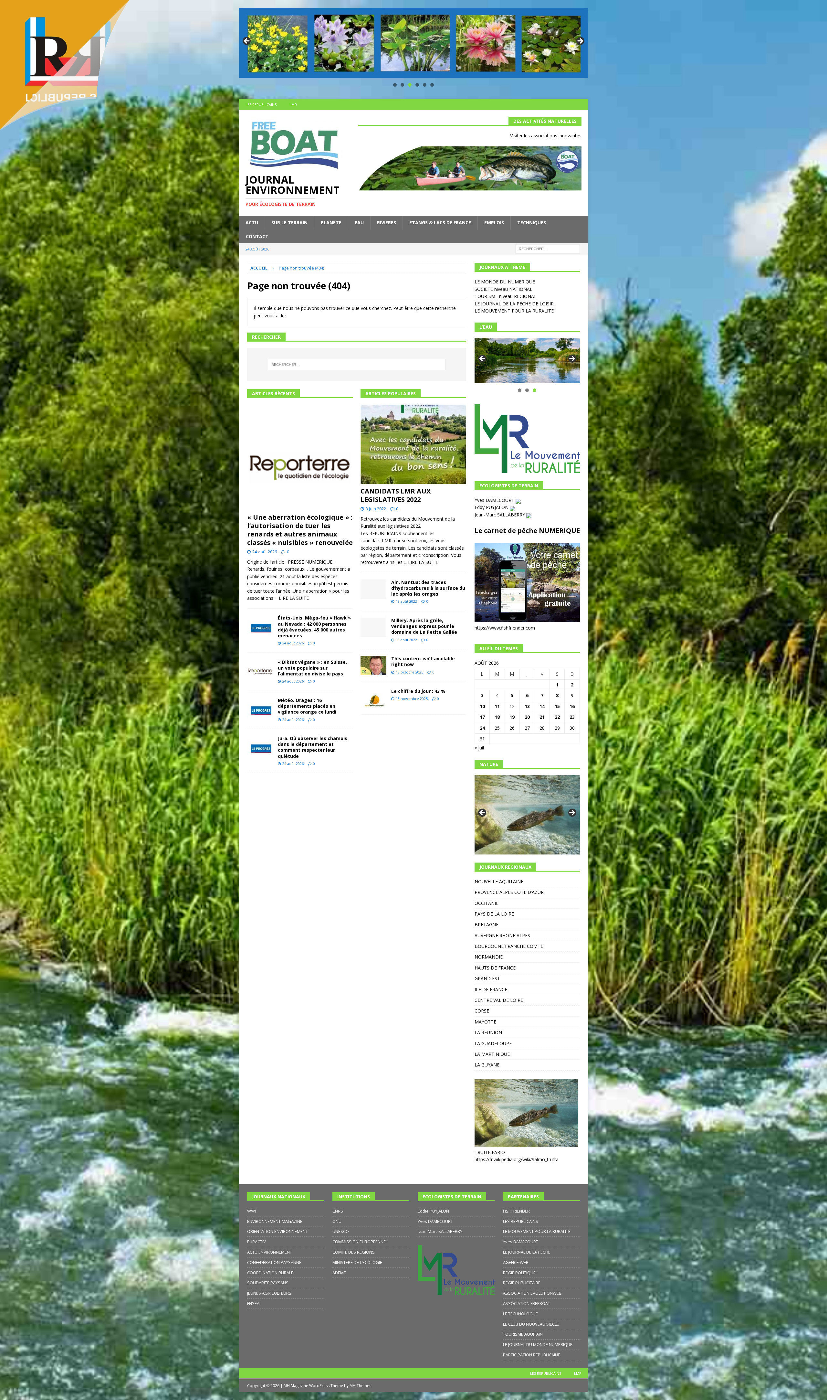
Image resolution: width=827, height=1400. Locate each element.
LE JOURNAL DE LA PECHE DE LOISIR (514, 304)
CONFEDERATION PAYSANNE (274, 1262)
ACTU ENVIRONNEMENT (269, 1252)
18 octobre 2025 (409, 672)
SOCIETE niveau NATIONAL (503, 289)
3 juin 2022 (376, 509)
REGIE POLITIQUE (519, 1273)
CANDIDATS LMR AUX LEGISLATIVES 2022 (396, 495)
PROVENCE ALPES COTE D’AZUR (509, 892)
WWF (252, 1211)
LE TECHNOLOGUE (520, 1314)
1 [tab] (395, 85)
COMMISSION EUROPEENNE (359, 1242)
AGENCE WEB (516, 1262)
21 (542, 717)
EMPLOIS (494, 222)
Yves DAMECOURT (495, 500)
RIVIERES (386, 222)
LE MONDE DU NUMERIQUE (505, 282)
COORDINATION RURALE (270, 1273)
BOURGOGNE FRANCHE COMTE (509, 946)
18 (497, 717)
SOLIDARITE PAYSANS (267, 1283)
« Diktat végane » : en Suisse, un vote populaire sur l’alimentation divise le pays (312, 668)
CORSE (482, 1011)
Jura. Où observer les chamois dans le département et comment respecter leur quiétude (312, 747)
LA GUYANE (487, 1065)
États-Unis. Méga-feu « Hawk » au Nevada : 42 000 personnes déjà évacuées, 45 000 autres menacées (314, 627)
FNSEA (253, 1303)
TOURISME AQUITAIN (523, 1334)
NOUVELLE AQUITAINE (499, 881)
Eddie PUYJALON (433, 1211)
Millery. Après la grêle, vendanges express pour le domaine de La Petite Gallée (424, 626)
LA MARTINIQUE (492, 1054)
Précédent (247, 41)
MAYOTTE (485, 1022)
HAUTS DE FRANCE (495, 968)
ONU (336, 1221)
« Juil (479, 748)
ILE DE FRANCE (491, 989)
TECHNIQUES (531, 222)
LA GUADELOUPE (493, 1043)
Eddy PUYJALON (492, 507)
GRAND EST (487, 978)
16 (572, 706)
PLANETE (331, 222)
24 (482, 728)
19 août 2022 (406, 601)
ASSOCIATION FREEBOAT (526, 1303)
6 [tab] (432, 85)
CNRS (337, 1211)
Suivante (580, 41)
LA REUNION (488, 1032)
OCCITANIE (486, 903)
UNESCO (340, 1231)
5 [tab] (424, 85)
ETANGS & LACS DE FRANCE (440, 222)
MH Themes (360, 1385)
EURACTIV (256, 1242)
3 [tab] (410, 85)
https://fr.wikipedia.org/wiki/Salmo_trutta (517, 1159)
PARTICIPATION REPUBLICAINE (531, 1355)
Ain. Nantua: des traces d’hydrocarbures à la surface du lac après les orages (428, 588)
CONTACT (257, 236)
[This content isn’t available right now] (373, 665)
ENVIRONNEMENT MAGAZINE (274, 1221)
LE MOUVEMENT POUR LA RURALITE (514, 311)
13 (527, 706)
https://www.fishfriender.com (505, 628)
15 (557, 706)
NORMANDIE (489, 957)
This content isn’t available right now (423, 661)
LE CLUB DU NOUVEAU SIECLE (531, 1324)
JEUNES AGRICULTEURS (269, 1293)
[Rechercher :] (547, 248)
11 (497, 706)
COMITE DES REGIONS (353, 1252)
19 (512, 717)
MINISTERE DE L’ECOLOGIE (357, 1262)
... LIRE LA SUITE (292, 598)
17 (482, 717)
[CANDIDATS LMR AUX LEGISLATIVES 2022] (413, 444)
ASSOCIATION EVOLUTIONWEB (532, 1293)
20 (527, 717)
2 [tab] (402, 85)
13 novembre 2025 (412, 698)
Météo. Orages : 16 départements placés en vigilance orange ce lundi (307, 706)
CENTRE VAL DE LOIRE (499, 1000)
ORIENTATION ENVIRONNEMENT (277, 1231)
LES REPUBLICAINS (261, 104)
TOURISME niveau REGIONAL (506, 296)
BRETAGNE (486, 924)
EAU (359, 222)
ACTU (252, 222)
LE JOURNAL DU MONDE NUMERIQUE (537, 1344)
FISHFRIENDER (516, 1211)
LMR (293, 104)
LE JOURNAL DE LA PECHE (526, 1252)
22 (557, 717)
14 (542, 706)
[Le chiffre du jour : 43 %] (373, 698)
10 (482, 706)
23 (572, 717)
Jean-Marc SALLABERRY (500, 515)
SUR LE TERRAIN (289, 222)
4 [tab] (417, 85)
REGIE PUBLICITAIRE (521, 1283)
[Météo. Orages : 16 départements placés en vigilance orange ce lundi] (260, 707)
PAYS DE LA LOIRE (494, 914)
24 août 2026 (264, 552)
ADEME (339, 1273)
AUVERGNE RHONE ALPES (502, 935)
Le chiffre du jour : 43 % (418, 691)
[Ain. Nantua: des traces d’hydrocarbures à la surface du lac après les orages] (373, 589)
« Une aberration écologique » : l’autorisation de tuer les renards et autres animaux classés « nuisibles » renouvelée (300, 530)
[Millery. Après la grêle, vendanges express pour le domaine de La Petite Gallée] (373, 627)
